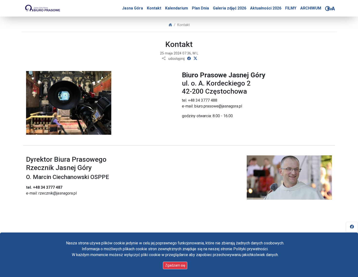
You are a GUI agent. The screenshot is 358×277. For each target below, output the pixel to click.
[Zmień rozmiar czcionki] (332, 8)
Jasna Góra (132, 8)
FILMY (290, 8)
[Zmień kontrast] (327, 8)
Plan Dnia (200, 8)
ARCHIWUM (310, 8)
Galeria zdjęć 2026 (229, 8)
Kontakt (154, 8)
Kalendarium (176, 8)
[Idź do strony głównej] (42, 8)
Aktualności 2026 (265, 8)
